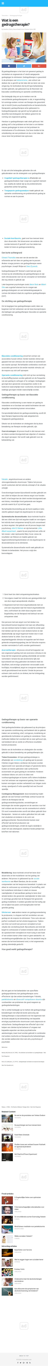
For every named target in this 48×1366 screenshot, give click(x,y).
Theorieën (5, 15)
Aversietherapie (9, 650)
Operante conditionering (12, 375)
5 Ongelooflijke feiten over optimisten (28, 1197)
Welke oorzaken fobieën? (23, 1236)
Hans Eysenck (31, 266)
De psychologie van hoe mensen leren (28, 1125)
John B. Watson (17, 528)
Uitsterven (6, 912)
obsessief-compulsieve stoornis (29, 999)
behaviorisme (22, 80)
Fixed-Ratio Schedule (22, 1135)
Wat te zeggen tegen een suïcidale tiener (29, 1259)
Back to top (24, 1356)
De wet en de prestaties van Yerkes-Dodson (30, 1115)
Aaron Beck (34, 284)
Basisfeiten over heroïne (23, 1250)
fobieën (5, 479)
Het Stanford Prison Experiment (26, 1154)
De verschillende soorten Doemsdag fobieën (30, 1217)
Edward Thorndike (9, 258)
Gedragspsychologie (16, 15)
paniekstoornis (7, 999)
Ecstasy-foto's (19, 1269)
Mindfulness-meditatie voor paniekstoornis (30, 1226)
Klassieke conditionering (12, 356)
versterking (18, 760)
